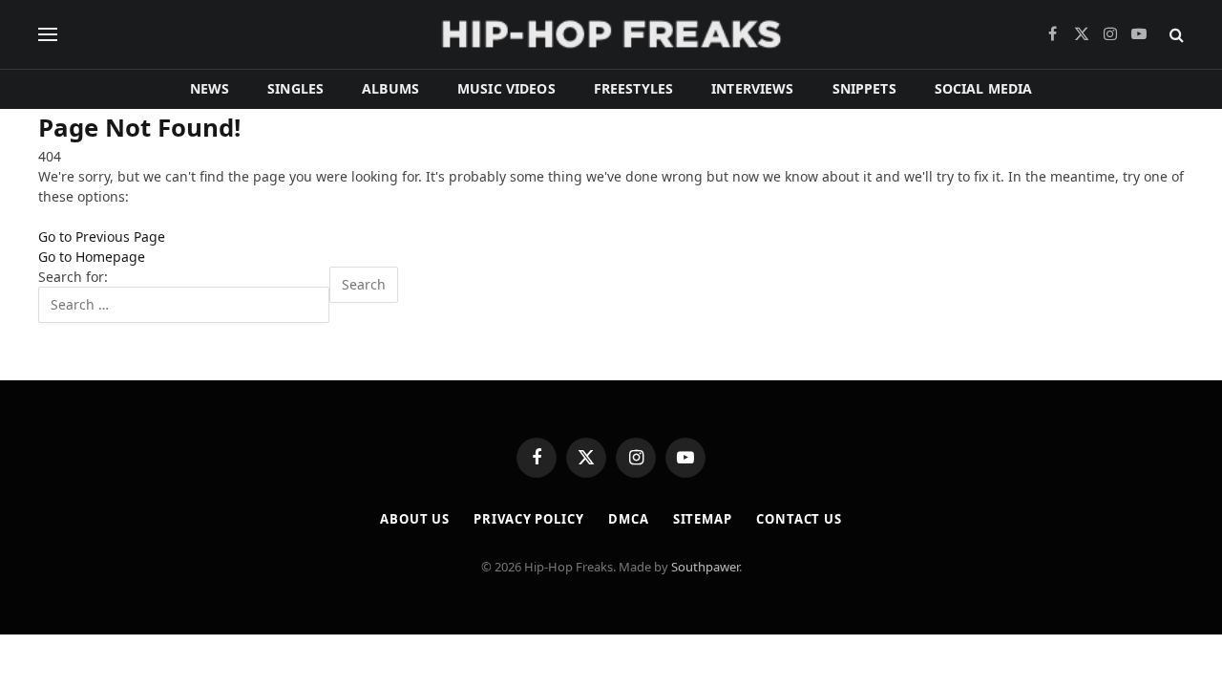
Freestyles (633, 88)
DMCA (628, 518)
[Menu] (47, 34)
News (210, 88)
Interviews (752, 88)
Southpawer (705, 566)
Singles (295, 88)
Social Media (984, 88)
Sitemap (702, 518)
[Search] (1175, 34)
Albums (390, 88)
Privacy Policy (529, 518)
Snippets (864, 88)
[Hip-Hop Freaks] (611, 34)
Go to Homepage (91, 256)
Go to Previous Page (101, 236)
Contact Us (799, 518)
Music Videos (506, 88)
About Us (415, 518)
